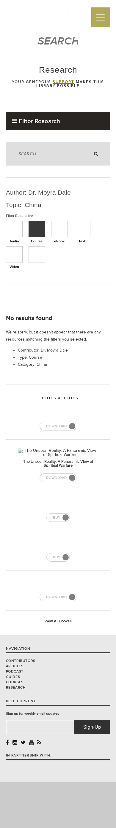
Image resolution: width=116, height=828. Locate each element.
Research (16, 687)
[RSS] (39, 743)
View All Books (57, 621)
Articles (14, 666)
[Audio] (14, 229)
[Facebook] (7, 743)
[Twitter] (23, 743)
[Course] (37, 229)
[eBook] (59, 229)
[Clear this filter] (37, 254)
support (63, 82)
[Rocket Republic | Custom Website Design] (58, 804)
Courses (14, 682)
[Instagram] (14, 743)
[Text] (82, 229)
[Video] (14, 254)
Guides (13, 677)
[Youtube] (31, 743)
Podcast (14, 671)
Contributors (20, 661)
